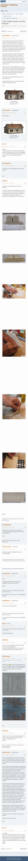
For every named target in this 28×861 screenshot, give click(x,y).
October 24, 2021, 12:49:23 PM (8, 733)
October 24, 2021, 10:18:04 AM (8, 625)
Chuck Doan (7, 546)
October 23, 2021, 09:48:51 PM (9, 112)
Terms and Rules (13, 857)
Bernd (5, 181)
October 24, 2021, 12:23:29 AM (8, 146)
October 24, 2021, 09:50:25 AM (8, 575)
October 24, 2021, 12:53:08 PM (8, 754)
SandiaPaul (7, 163)
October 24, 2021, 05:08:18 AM (8, 165)
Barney (6, 731)
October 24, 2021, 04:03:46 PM (8, 830)
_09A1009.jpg (14, 101)
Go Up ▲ (19, 857)
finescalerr (7, 35)
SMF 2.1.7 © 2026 (10, 859)
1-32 (5, 144)
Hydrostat (7, 573)
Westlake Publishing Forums (8, 5)
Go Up (2, 848)
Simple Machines (17, 859)
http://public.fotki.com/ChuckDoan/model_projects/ (13, 568)
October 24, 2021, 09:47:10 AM (8, 549)
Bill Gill (6, 640)
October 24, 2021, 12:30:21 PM (9, 658)
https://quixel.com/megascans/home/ (16, 666)
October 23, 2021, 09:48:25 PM (9, 37)
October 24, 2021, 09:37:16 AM (8, 527)
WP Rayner (7, 656)
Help (8, 857)
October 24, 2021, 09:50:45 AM (8, 602)
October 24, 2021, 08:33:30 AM (8, 183)
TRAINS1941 (7, 525)
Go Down (3, 31)
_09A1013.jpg (14, 135)
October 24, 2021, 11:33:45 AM (8, 642)
